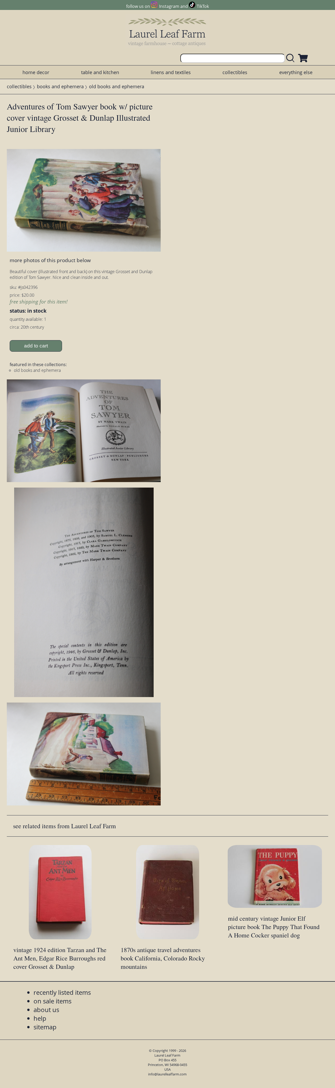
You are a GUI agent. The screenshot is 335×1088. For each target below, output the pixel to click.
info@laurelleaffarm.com (167, 1074)
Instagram (169, 6)
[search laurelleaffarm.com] (291, 58)
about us (46, 1009)
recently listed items (62, 992)
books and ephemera (60, 86)
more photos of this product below (50, 260)
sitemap (45, 1027)
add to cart (36, 346)
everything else (295, 72)
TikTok (203, 6)
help (40, 1018)
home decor (36, 72)
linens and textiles (171, 72)
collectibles (234, 72)
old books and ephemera (116, 86)
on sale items (52, 1001)
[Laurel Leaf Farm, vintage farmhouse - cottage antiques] (167, 31)
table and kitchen (100, 72)
